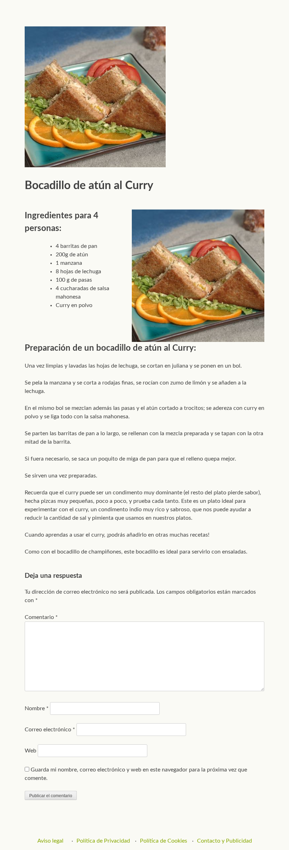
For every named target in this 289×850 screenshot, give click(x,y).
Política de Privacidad (103, 841)
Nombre (37, 708)
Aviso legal (50, 841)
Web (30, 751)
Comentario (41, 617)
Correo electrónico (50, 729)
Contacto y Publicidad (224, 841)
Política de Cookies (163, 841)
